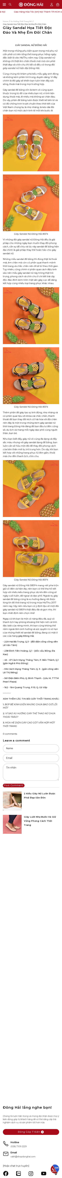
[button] (10, 4)
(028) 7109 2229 (19, 1146)
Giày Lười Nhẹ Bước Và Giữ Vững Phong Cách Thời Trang (40, 820)
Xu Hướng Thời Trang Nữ (21, 21)
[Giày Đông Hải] (31, 4)
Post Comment (13, 785)
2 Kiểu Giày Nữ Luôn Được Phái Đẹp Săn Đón (39, 795)
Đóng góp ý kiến (29, 1132)
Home (5, 21)
